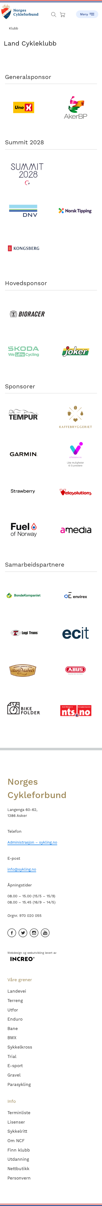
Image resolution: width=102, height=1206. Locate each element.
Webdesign (14, 953)
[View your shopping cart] (63, 13)
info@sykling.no (21, 869)
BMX (11, 1037)
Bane (12, 1028)
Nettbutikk (18, 1168)
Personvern (19, 1178)
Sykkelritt (17, 1131)
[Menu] (87, 12)
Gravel (14, 1075)
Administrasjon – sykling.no (32, 842)
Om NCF (16, 1140)
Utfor (12, 1009)
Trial (11, 1056)
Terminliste (18, 1112)
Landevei (16, 991)
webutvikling (35, 953)
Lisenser (16, 1122)
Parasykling (19, 1084)
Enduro (15, 1019)
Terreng (15, 1000)
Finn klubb (18, 1150)
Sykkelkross (19, 1047)
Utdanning (18, 1159)
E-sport (15, 1065)
